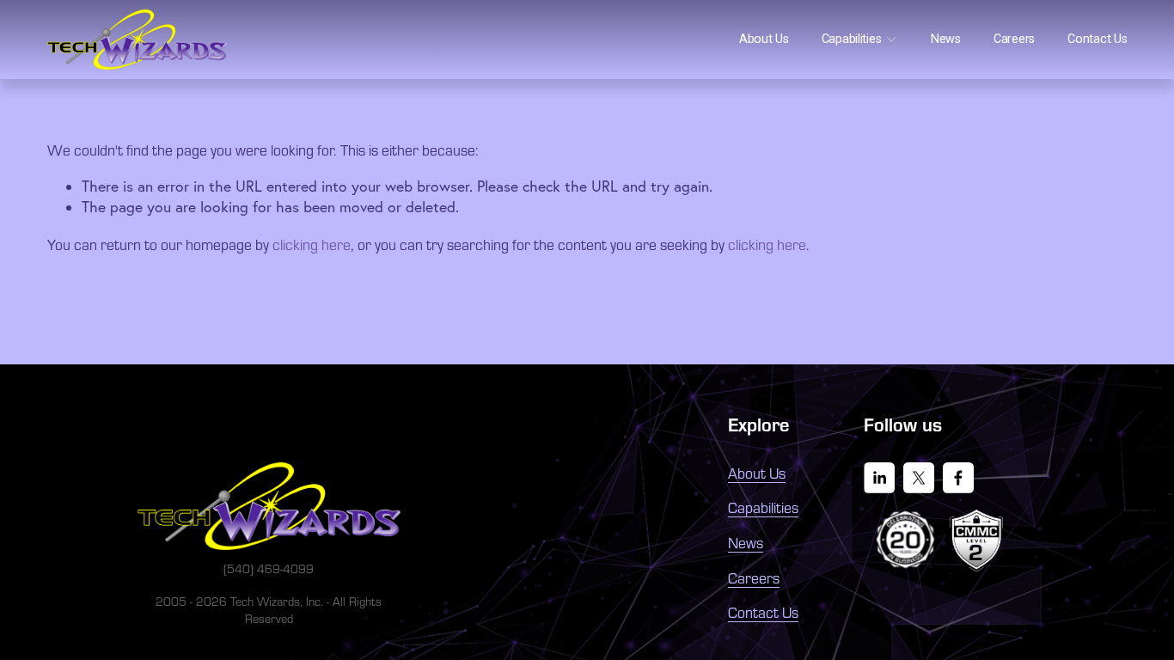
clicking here (311, 244)
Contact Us (1097, 39)
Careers (1014, 39)
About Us (764, 39)
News (946, 39)
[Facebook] (958, 477)
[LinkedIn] (879, 477)
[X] (918, 477)
